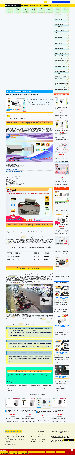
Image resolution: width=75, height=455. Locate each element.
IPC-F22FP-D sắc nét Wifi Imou (61, 224)
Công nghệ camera (34, 5)
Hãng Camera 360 (24, 5)
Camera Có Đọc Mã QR (59, 35)
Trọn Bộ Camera (43, 5)
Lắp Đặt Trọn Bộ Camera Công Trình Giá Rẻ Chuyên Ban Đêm (11, 391)
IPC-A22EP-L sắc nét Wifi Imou (61, 130)
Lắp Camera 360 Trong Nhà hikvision (61, 76)
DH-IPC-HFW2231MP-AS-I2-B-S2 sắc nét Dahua (22, 94)
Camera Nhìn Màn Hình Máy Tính (60, 53)
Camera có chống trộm (59, 48)
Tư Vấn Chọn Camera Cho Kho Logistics (60, 41)
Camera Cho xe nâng (58, 37)
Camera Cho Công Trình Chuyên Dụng (61, 50)
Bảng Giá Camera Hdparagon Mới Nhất (11, 386)
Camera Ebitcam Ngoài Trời (60, 58)
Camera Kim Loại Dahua (59, 24)
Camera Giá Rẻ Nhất (58, 43)
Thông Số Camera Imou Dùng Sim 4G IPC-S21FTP (35, 386)
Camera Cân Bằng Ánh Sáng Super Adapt (61, 27)
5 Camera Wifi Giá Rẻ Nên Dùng (60, 55)
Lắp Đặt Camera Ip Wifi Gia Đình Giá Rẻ (10, 388)
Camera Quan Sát (9, 91)
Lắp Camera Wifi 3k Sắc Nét (60, 71)
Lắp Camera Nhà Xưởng (24, 453)
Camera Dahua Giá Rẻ (17, 91)
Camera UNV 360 (58, 81)
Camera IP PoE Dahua (58, 19)
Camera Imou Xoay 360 (59, 78)
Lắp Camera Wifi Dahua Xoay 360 (61, 91)
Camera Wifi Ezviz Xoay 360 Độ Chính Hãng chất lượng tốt (61, 61)
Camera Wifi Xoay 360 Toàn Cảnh (61, 89)
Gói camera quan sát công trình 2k (23, 388)
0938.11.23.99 (69, 440)
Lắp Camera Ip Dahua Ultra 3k (60, 32)
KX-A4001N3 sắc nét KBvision (61, 152)
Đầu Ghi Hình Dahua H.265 (59, 30)
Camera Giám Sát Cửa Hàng (5, 453)
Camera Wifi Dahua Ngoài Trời (27, 91)
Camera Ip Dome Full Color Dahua (61, 17)
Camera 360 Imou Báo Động (60, 87)
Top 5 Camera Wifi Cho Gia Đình (60, 64)
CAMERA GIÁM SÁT (11, 2)
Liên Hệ (55, 5)
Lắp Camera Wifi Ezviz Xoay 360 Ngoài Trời (62, 84)
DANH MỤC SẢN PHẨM (11, 5)
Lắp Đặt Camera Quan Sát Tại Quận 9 (23, 386)
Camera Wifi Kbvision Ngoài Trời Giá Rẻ (62, 66)
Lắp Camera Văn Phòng (15, 453)
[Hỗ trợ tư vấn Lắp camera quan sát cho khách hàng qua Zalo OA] (72, 450)
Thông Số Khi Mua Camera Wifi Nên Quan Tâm (46, 386)
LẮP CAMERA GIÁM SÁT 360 (13, 431)
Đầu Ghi (50, 5)
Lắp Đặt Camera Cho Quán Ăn (47, 388)
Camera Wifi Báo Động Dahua (60, 73)
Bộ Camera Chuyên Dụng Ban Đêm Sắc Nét (35, 388)
